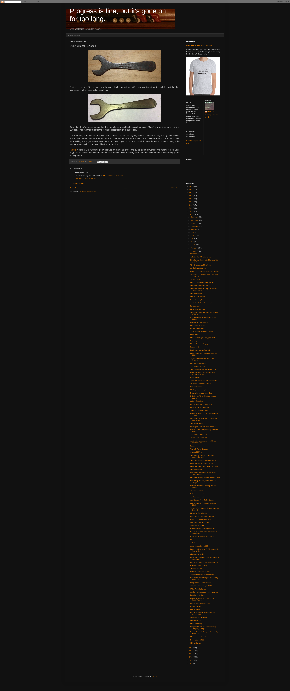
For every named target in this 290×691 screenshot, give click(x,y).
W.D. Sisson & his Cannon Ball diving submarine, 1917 (203, 419)
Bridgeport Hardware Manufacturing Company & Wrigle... (203, 628)
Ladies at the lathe (197, 328)
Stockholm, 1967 (196, 621)
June (193, 235)
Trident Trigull (195, 279)
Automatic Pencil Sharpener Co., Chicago (205, 466)
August (193, 229)
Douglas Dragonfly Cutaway (200, 571)
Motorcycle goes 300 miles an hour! (203, 427)
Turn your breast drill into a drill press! (203, 380)
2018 (191, 211)
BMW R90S (194, 334)
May (192, 239)
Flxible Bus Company (197, 309)
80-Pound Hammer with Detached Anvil (204, 562)
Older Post (175, 188)
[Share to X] (102, 162)
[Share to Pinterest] (107, 162)
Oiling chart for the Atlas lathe (200, 519)
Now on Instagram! (74, 35)
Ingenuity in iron (196, 341)
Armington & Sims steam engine (201, 303)
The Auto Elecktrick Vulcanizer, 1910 (203, 369)
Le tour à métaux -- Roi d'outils (201, 404)
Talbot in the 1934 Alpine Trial (200, 257)
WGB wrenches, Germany (199, 522)
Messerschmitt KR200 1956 (200, 603)
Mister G (210, 112)
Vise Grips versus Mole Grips (200, 265)
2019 (191, 208)
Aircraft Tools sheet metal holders (202, 282)
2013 (191, 657)
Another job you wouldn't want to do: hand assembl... (203, 442)
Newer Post (74, 188)
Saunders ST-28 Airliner (198, 617)
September (195, 226)
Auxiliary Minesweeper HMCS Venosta (204, 592)
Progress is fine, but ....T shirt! (199, 46)
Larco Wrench (195, 377)
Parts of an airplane (197, 300)
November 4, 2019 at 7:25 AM (85, 179)
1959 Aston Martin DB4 (198, 435)
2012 (191, 660)
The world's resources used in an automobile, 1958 (202, 456)
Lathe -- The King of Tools (199, 407)
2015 (191, 651)
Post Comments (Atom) (88, 192)
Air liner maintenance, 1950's (200, 384)
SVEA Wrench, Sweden (198, 589)
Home (125, 188)
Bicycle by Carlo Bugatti (198, 513)
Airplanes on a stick (197, 554)
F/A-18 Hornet (195, 609)
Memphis (193, 540)
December (195, 217)
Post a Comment (78, 183)
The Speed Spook (196, 423)
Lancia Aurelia (195, 306)
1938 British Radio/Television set (202, 575)
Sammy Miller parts (197, 525)
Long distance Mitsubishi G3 (200, 583)
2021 (191, 202)
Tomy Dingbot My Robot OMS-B (201, 331)
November (195, 220)
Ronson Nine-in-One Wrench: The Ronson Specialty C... (202, 373)
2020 (191, 205)
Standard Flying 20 (197, 624)
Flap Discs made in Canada (113, 176)
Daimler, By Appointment (199, 322)
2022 (191, 199)
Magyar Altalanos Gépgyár (199, 344)
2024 (191, 192)
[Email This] (98, 162)
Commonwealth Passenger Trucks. (202, 528)
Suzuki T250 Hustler (197, 297)
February (194, 248)
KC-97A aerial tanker (197, 325)
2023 (191, 196)
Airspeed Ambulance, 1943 (200, 285)
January (194, 251)
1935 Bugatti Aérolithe (198, 366)
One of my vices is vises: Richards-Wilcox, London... (202, 613)
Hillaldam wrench (196, 606)
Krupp (192, 446)
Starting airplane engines (199, 390)
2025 (191, 189)
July (192, 232)
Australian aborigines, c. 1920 (201, 586)
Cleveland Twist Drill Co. (199, 565)
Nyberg (73, 150)
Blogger (154, 676)
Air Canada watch (196, 491)
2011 (191, 663)
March (193, 245)
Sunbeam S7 (195, 254)
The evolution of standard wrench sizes (204, 460)
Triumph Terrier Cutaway (199, 449)
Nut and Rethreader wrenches (201, 393)
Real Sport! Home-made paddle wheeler (204, 271)
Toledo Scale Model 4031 (199, 438)
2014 (191, 654)
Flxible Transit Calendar (198, 637)
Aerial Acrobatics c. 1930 (199, 546)
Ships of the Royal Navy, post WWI (202, 338)
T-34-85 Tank (195, 543)
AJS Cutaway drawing (198, 363)
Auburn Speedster (196, 401)
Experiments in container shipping (202, 516)
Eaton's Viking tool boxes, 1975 (201, 463)
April (192, 242)
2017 (191, 214)
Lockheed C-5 (195, 347)
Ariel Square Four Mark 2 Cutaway (202, 500)
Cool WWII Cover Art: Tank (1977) (202, 537)
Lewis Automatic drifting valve (200, 350)
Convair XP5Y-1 (196, 452)
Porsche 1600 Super (197, 595)
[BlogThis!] (100, 162)
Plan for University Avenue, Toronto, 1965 (205, 477)
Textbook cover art (197, 497)
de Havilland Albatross (198, 268)
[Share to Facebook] (105, 162)
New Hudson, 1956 (197, 640)
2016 (191, 648)
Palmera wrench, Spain (198, 494)
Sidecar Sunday (196, 293)
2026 (191, 186)
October (194, 223)
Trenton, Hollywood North (199, 410)
